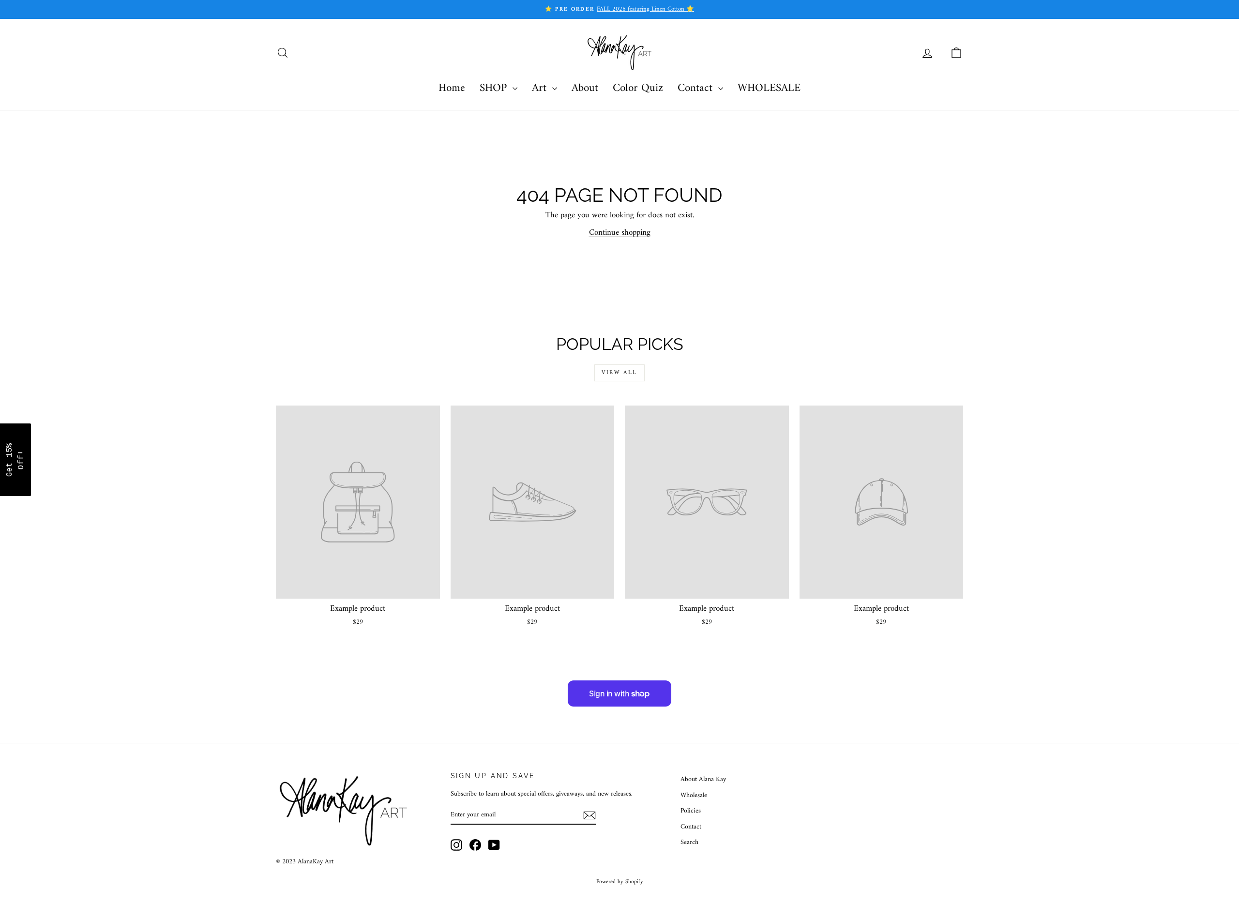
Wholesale (693, 795)
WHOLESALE (769, 88)
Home (451, 88)
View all (619, 373)
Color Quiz (638, 88)
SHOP (495, 88)
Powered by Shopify (619, 882)
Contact (697, 88)
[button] (15, 459)
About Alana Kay (703, 779)
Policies (690, 811)
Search (689, 842)
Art (541, 88)
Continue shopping (619, 233)
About (585, 88)
